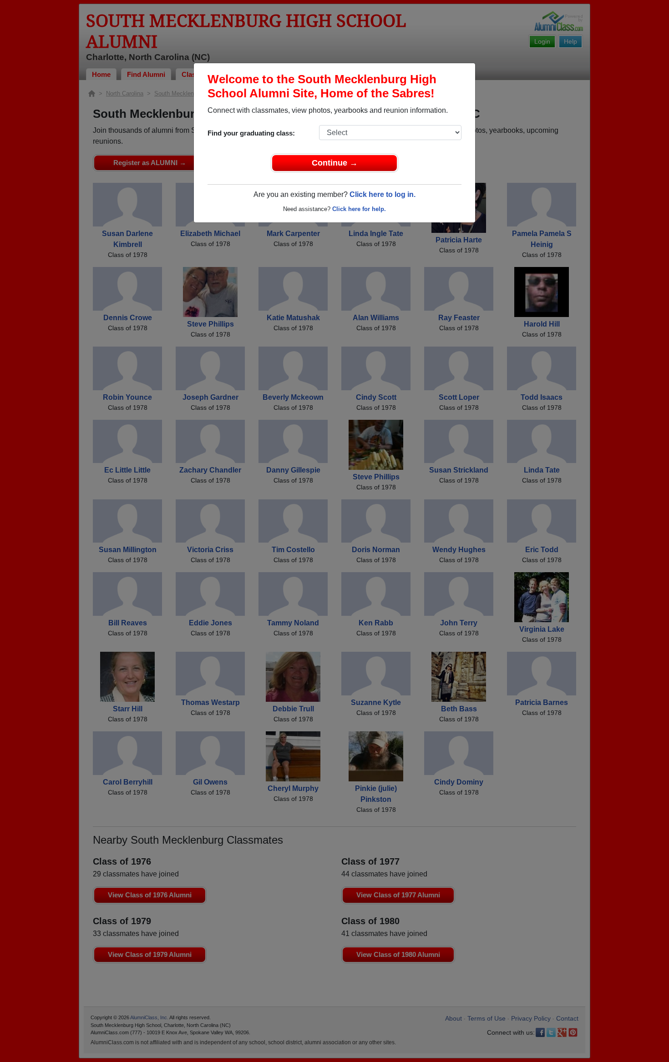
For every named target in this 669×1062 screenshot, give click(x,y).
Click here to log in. (383, 194)
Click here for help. (359, 209)
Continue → (335, 162)
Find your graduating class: (251, 133)
